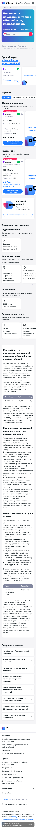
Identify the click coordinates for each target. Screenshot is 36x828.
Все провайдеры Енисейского (13, 754)
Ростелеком (6, 750)
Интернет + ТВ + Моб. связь (12, 771)
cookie (20, 825)
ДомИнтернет (5, 7)
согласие (5, 825)
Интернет (6, 97)
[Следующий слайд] (34, 275)
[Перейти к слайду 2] (32, 284)
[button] (18, 48)
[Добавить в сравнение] (22, 114)
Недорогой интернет (9, 774)
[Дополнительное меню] (33, 3)
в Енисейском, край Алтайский (14, 22)
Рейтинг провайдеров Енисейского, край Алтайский (15, 746)
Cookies (14, 816)
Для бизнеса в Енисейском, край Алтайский (12, 782)
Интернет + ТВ (18, 97)
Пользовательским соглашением (24, 819)
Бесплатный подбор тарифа (18, 215)
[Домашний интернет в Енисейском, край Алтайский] (7, 3)
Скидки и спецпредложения (12, 778)
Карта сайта (6, 793)
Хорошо (29, 824)
